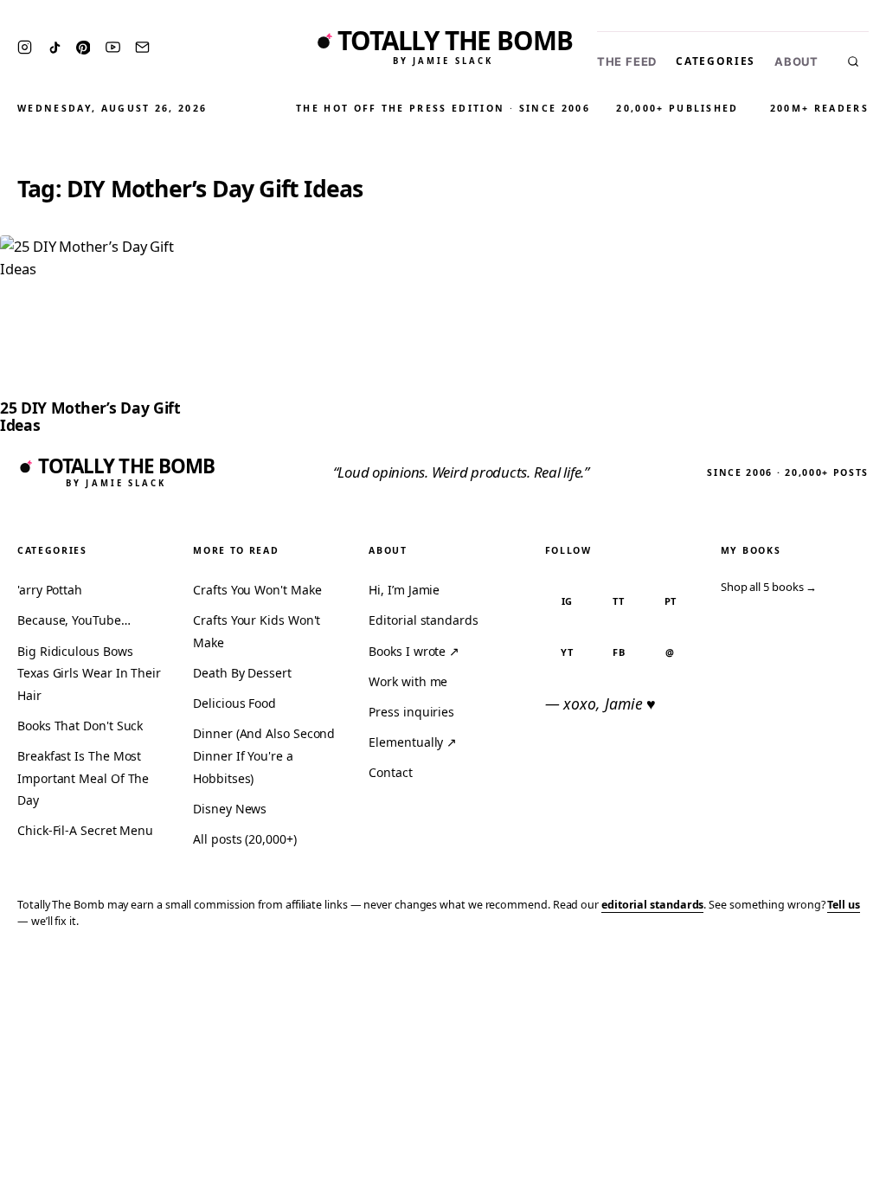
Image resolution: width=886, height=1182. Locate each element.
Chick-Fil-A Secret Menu (85, 830)
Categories (715, 61)
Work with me (408, 681)
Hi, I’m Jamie (404, 589)
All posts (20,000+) (244, 839)
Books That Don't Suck (80, 725)
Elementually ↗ (413, 742)
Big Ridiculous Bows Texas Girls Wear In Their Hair (89, 673)
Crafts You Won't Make (257, 589)
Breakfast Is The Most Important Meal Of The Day (83, 778)
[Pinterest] (83, 48)
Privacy (545, 972)
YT (567, 652)
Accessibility (827, 972)
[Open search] (853, 61)
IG (568, 600)
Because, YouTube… (74, 620)
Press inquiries (411, 711)
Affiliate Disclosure (703, 972)
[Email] (142, 47)
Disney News (229, 808)
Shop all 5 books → (769, 586)
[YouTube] (113, 47)
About (796, 61)
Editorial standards (423, 620)
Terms (605, 972)
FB (619, 652)
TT (619, 600)
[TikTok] (54, 48)
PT (670, 600)
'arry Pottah (49, 589)
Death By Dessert (242, 673)
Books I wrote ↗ (414, 651)
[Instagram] (24, 47)
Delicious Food (234, 703)
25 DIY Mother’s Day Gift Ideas (90, 416)
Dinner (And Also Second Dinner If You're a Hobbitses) (264, 755)
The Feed (627, 61)
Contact (390, 772)
